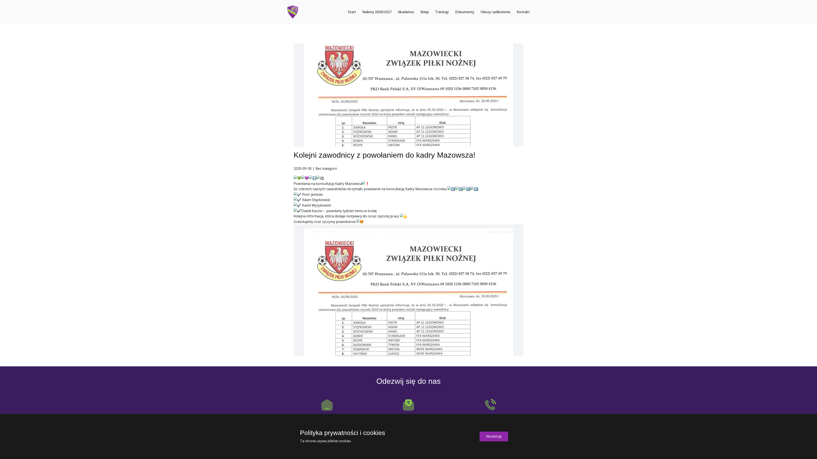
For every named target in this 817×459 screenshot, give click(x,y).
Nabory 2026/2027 (376, 12)
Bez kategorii (326, 168)
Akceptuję (494, 436)
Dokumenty (464, 12)
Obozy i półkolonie (495, 12)
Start (352, 12)
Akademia (406, 12)
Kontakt (523, 12)
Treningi (442, 12)
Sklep (424, 12)
